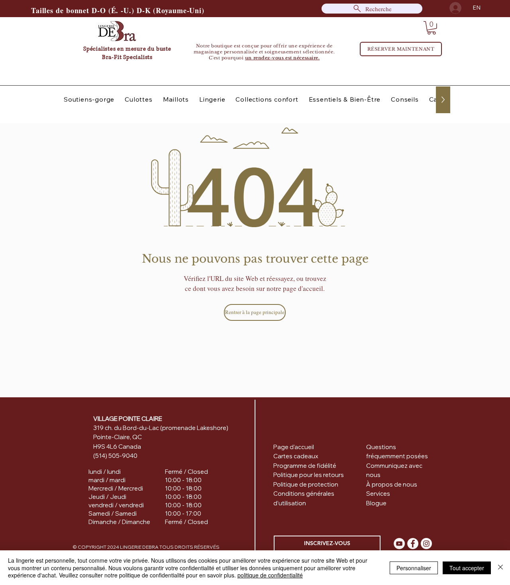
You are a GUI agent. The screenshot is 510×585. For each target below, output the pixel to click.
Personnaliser (413, 568)
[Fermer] (500, 568)
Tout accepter (466, 568)
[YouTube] (399, 543)
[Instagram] (426, 543)
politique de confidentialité (270, 575)
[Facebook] (412, 543)
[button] (431, 28)
